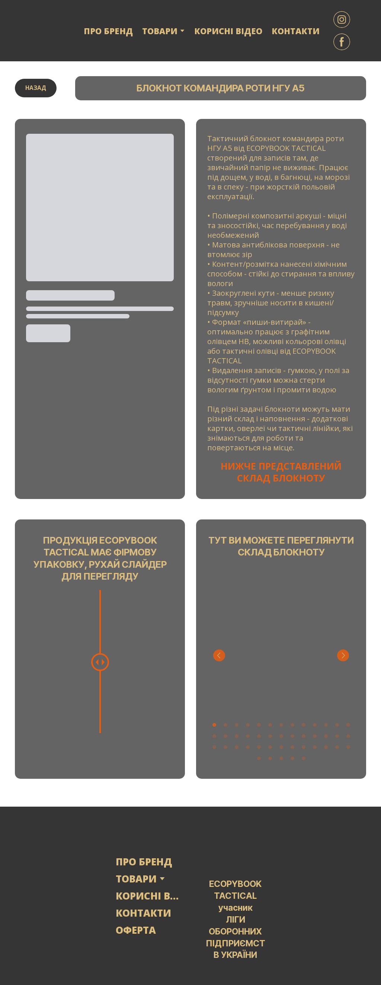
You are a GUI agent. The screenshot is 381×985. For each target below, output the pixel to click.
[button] (341, 19)
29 (236, 747)
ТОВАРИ (136, 878)
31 (259, 747)
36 (314, 747)
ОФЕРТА (136, 930)
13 (348, 724)
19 (270, 736)
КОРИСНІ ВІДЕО (228, 30)
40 (259, 758)
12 (337, 724)
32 (270, 747)
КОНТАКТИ (296, 30)
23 (314, 736)
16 (236, 736)
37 (326, 747)
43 (292, 758)
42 (281, 758)
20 (281, 736)
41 (270, 758)
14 (214, 736)
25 (337, 736)
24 (326, 736)
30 (247, 747)
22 (303, 736)
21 (292, 736)
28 (225, 747)
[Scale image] (281, 639)
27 (214, 747)
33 (281, 747)
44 (303, 758)
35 (303, 747)
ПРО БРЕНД (108, 30)
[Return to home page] (42, 30)
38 (337, 747)
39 (348, 747)
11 (326, 724)
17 (247, 736)
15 (225, 736)
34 (292, 747)
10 (314, 724)
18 (259, 736)
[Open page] (56, 896)
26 (348, 736)
